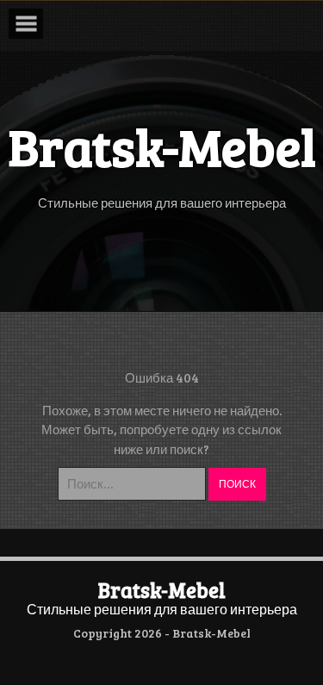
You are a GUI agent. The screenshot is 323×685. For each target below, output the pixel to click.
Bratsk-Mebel (162, 590)
